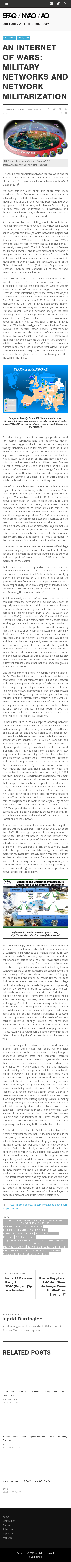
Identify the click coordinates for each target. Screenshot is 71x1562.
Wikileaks (43, 1254)
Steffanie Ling (11, 1399)
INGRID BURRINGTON (47, 1233)
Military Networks (14, 1247)
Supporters (9, 1533)
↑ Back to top (35, 1556)
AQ (4, 1444)
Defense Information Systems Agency (25, 1230)
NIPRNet (62, 1247)
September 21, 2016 (13, 1447)
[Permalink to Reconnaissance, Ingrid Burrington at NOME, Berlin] (35, 1424)
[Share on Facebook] (48, 109)
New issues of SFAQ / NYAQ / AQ (26, 1481)
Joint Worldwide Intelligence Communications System (35, 1242)
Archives (7, 1537)
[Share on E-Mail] (66, 113)
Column (9, 37)
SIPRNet (37, 1250)
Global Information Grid (18, 1233)
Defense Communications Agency (22, 1226)
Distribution (9, 1520)
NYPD (6, 1250)
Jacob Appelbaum (25, 1237)
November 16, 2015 (13, 1492)
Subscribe (8, 1529)
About (6, 1516)
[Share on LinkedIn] (66, 109)
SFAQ (5, 1489)
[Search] (7, 3)
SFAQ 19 (23, 37)
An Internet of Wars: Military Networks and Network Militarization (35, 1221)
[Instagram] (51, 3)
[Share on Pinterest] (60, 109)
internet (8, 1237)
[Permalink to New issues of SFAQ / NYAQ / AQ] (35, 1469)
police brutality (21, 1250)
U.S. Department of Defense (19, 1254)
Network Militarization (41, 1247)
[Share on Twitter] (54, 109)
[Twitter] (58, 3)
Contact (7, 1525)
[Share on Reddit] (60, 113)
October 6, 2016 (12, 1402)
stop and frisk (51, 1250)
